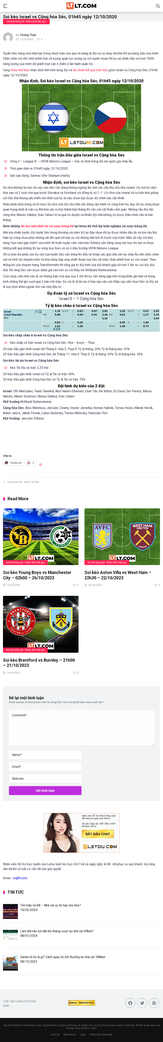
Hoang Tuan (28, 35)
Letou (78, 1028)
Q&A (83, 1034)
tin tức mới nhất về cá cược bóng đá (47, 226)
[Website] (154, 1003)
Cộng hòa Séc (14, 482)
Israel (26, 482)
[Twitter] (142, 1003)
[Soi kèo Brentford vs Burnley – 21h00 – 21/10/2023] (41, 624)
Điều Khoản (69, 1034)
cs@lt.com (20, 878)
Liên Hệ (55, 1034)
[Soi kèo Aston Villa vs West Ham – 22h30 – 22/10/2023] (122, 536)
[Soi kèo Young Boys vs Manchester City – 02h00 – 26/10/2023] (41, 536)
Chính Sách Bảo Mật (101, 1034)
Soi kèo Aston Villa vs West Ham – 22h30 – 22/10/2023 (117, 575)
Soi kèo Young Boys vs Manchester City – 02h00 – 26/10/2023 (37, 575)
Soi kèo (35, 482)
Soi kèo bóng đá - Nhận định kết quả (26, 21)
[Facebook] (130, 1003)
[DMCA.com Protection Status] (81, 1004)
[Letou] (81, 6)
